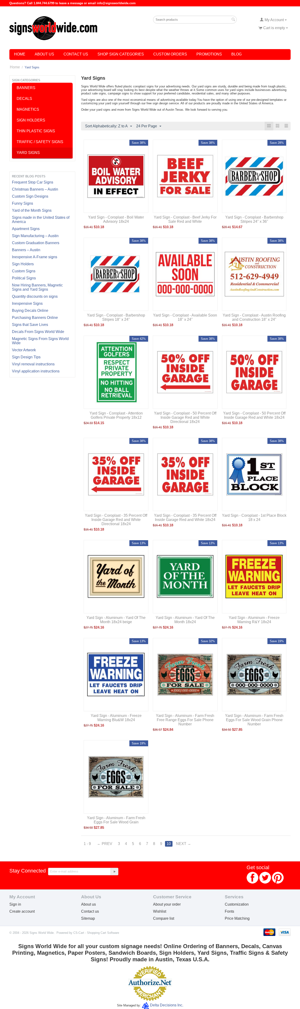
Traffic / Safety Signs (40, 142)
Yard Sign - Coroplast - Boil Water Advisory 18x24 (116, 219)
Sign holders (31, 120)
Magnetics (28, 109)
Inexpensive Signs (27, 303)
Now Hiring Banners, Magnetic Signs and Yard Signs (37, 287)
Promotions (209, 54)
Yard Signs (28, 153)
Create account (22, 911)
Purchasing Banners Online (35, 318)
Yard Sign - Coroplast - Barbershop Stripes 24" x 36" (254, 219)
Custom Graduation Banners (35, 243)
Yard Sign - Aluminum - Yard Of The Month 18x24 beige (116, 620)
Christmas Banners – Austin (35, 189)
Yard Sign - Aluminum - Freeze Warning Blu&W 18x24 (116, 718)
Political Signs (24, 278)
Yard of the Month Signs (32, 210)
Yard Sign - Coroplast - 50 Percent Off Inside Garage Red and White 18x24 (254, 415)
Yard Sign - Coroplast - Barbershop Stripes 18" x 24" (116, 317)
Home (19, 54)
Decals (24, 99)
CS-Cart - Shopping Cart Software (96, 933)
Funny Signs (22, 203)
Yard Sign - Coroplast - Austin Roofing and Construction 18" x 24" (254, 317)
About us (88, 904)
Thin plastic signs (36, 131)
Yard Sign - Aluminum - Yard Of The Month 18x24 (185, 620)
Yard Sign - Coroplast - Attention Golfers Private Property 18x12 (116, 415)
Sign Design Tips (26, 357)
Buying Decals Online (30, 311)
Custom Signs (23, 271)
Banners (26, 88)
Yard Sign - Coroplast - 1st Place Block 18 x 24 (254, 517)
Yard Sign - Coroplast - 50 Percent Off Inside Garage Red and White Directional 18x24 (185, 417)
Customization (237, 904)
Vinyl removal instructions (33, 364)
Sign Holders (23, 264)
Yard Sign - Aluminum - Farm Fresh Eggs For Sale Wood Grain (116, 820)
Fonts (229, 911)
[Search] (233, 20)
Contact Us (76, 54)
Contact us (90, 911)
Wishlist (159, 911)
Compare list (163, 918)
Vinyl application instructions (36, 371)
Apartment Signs (26, 229)
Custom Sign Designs (30, 196)
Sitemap (88, 918)
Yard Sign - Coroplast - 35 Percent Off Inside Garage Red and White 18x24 (185, 517)
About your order (167, 904)
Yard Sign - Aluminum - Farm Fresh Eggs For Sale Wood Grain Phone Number (254, 720)
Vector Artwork (24, 350)
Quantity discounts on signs (35, 296)
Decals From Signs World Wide (38, 332)
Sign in (15, 904)
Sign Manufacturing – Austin (35, 236)
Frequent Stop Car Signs (32, 182)
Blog (236, 54)
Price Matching (237, 918)
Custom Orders (170, 54)
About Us (44, 54)
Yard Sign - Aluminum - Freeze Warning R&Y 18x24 (254, 620)
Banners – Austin (26, 250)
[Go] (114, 871)
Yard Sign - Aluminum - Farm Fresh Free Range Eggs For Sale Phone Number (185, 720)
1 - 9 (87, 844)
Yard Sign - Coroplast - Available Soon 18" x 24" (185, 317)
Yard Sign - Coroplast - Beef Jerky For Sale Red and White (185, 219)
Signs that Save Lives (30, 325)
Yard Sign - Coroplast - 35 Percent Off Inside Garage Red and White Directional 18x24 (116, 519)
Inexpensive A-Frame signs (34, 257)
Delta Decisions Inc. (166, 1005)
